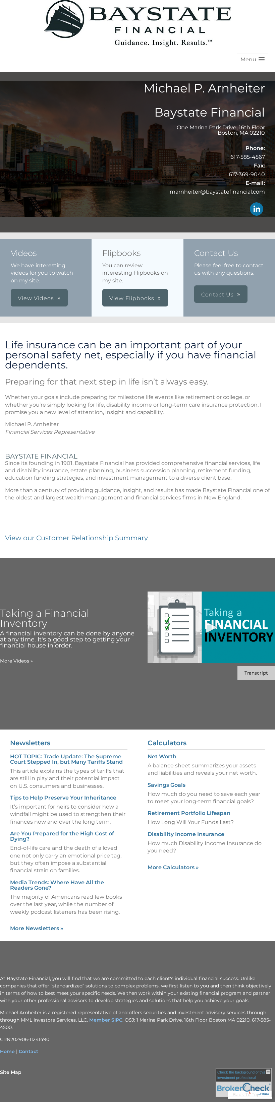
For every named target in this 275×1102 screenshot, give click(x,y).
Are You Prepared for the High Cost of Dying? (62, 836)
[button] (252, 59)
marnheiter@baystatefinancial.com (217, 192)
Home (7, 1051)
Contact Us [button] (217, 294)
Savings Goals (166, 785)
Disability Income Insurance (186, 834)
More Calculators (173, 867)
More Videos (16, 661)
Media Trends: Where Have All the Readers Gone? (57, 885)
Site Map (10, 1072)
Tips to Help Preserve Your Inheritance (63, 798)
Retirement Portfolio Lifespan (189, 813)
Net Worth (162, 756)
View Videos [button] (36, 298)
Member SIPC (105, 1020)
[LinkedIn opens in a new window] (256, 209)
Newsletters (30, 743)
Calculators (167, 743)
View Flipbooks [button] (131, 298)
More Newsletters (36, 928)
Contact (28, 1051)
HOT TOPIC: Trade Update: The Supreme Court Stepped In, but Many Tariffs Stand (66, 759)
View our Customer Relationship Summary (76, 538)
